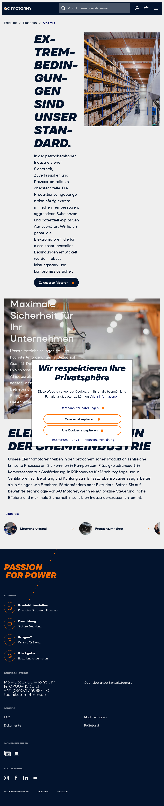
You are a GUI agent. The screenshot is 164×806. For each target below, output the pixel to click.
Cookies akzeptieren (79, 419)
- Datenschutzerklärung (97, 440)
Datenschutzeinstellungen (80, 408)
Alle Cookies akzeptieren (80, 430)
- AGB (75, 440)
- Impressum (59, 440)
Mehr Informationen (105, 396)
